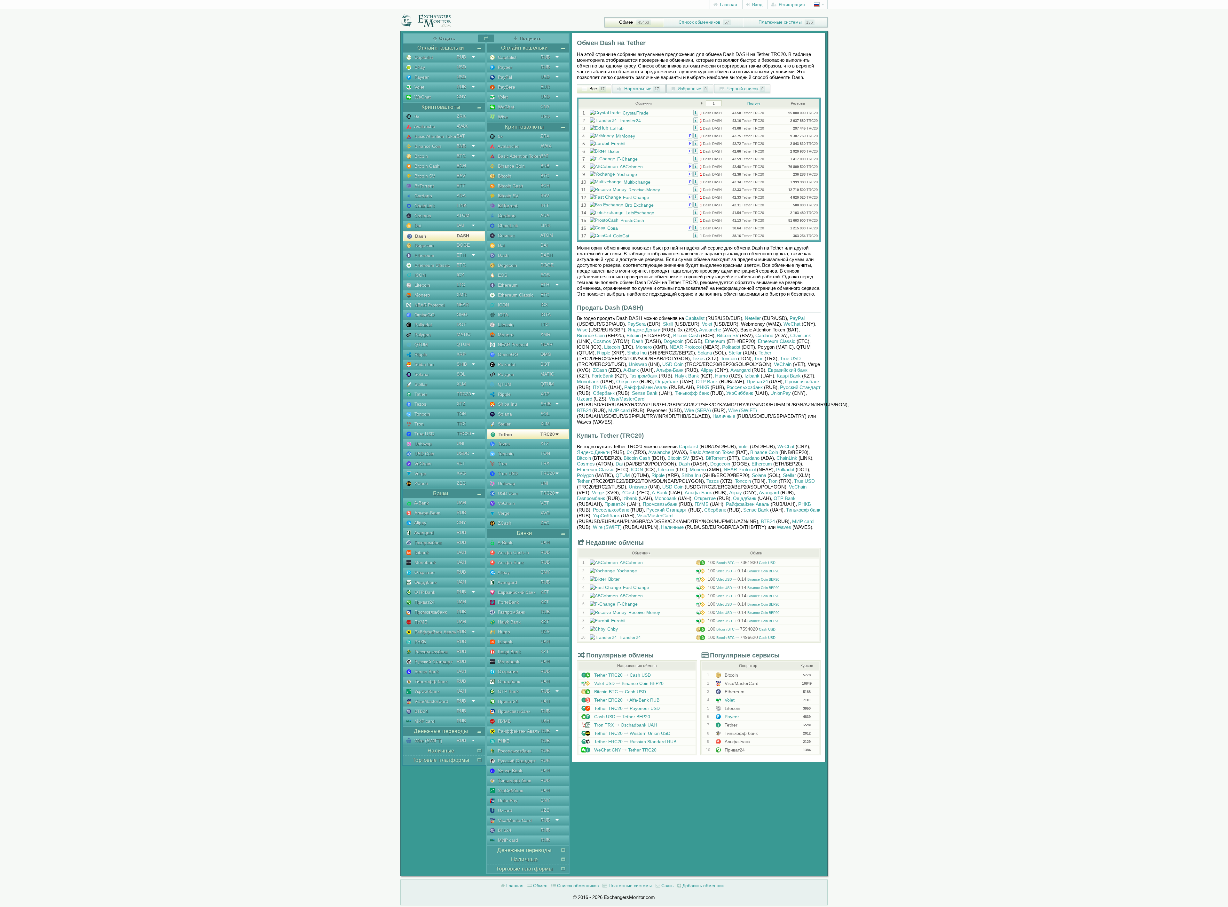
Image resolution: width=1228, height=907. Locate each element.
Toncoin (421, 414)
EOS (502, 275)
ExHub (617, 128)
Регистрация (791, 4)
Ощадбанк (425, 582)
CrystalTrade (636, 112)
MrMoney (625, 136)
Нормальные (641, 88)
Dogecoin (423, 245)
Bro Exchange (639, 205)
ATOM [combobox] (463, 215)
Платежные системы (780, 22)
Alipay (419, 522)
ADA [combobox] (461, 195)
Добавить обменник (702, 885)
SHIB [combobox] (462, 364)
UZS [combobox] (544, 631)
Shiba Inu (423, 364)
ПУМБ (420, 622)
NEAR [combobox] (463, 304)
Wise (502, 116)
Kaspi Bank (509, 651)
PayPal (504, 77)
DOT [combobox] (461, 324)
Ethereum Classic (431, 265)
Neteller (753, 318)
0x (416, 116)
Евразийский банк (516, 592)
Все (596, 88)
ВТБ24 (420, 711)
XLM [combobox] (461, 383)
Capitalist (423, 57)
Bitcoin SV (424, 176)
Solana (421, 374)
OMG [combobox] (462, 314)
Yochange (627, 174)
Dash (420, 236)
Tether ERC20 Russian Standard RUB (634, 741)
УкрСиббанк (426, 691)
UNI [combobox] (460, 443)
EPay (419, 67)
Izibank (421, 552)
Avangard (423, 532)
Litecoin (421, 285)
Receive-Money (644, 189)
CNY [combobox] (461, 96)
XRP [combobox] (461, 354)
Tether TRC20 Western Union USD (631, 733)
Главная (728, 4)
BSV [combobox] (461, 175)
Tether (420, 394)
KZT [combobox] (544, 591)
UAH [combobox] (461, 502)
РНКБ (419, 641)
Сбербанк (604, 393)
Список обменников (699, 22)
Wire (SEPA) (697, 410)
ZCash (420, 483)
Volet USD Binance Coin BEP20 (743, 571)
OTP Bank (424, 592)
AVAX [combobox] (462, 126)
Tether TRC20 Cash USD (622, 675)
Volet (418, 87)
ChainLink (424, 205)
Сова (612, 228)
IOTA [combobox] (545, 314)
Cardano (422, 195)
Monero (421, 295)
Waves (784, 527)
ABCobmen (631, 166)
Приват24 (424, 602)
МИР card (424, 721)
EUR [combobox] (545, 86)
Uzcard (504, 810)
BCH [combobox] (461, 165)
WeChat (422, 96)
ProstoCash (632, 220)
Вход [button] (756, 4)
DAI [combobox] (460, 225)
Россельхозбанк (430, 651)
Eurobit (618, 143)
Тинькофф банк (430, 681)
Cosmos (422, 215)
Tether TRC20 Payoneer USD (626, 708)
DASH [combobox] (463, 235)
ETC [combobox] (461, 264)
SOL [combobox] (461, 374)
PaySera (506, 87)
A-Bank (421, 502)
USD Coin (423, 453)
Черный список (744, 88)
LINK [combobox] (462, 205)
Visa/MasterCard (430, 701)
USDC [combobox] (463, 453)
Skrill (668, 324)
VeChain (422, 463)
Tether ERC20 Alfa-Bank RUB (626, 700)
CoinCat (621, 235)
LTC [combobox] (461, 284)
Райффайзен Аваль (434, 631)
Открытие (424, 572)
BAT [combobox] (461, 136)
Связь (666, 885)
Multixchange (637, 182)
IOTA (502, 314)
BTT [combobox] (461, 185)
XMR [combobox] (462, 294)
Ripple (420, 354)
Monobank (424, 562)
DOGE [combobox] (463, 245)
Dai (417, 225)
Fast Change (636, 197)
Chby (612, 629)
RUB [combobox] (461, 57)
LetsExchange (640, 212)
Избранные (691, 88)
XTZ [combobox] (461, 403)
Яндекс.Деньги (644, 329)
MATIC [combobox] (463, 334)
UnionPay (507, 800)
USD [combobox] (461, 66)
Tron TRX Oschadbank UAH (625, 725)
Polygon (422, 334)
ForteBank (508, 602)
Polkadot (422, 324)
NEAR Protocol (429, 304)
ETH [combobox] (461, 255)
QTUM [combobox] (463, 344)
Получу (753, 103)
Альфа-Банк (426, 512)
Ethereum (423, 255)
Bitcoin (420, 156)
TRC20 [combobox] (464, 393)
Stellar (420, 384)
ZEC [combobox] (461, 483)
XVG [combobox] (461, 473)
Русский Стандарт (432, 661)
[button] (695, 112)
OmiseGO (424, 314)
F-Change (627, 159)
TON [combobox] (461, 413)
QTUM (420, 344)
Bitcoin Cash (426, 166)
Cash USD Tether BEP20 (621, 716)
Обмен (626, 22)
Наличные (723, 416)
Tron (418, 423)
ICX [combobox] (460, 274)
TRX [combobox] (461, 423)
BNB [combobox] (461, 145)
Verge (419, 473)
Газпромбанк (427, 542)
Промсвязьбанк (430, 612)
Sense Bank (426, 671)
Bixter (614, 151)
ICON (419, 275)
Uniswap (422, 443)
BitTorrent (423, 185)
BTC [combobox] (461, 155)
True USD (423, 433)
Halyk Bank (509, 622)
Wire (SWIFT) (427, 740)
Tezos (419, 404)
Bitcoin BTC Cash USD (741, 563)
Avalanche (424, 126)
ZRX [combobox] (461, 116)
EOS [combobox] (545, 274)
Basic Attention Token (435, 136)
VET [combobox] (461, 463)
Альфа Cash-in (513, 552)
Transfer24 (630, 120)
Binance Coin (427, 146)
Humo (503, 631)
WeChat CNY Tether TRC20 (625, 749)
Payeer (421, 77)
